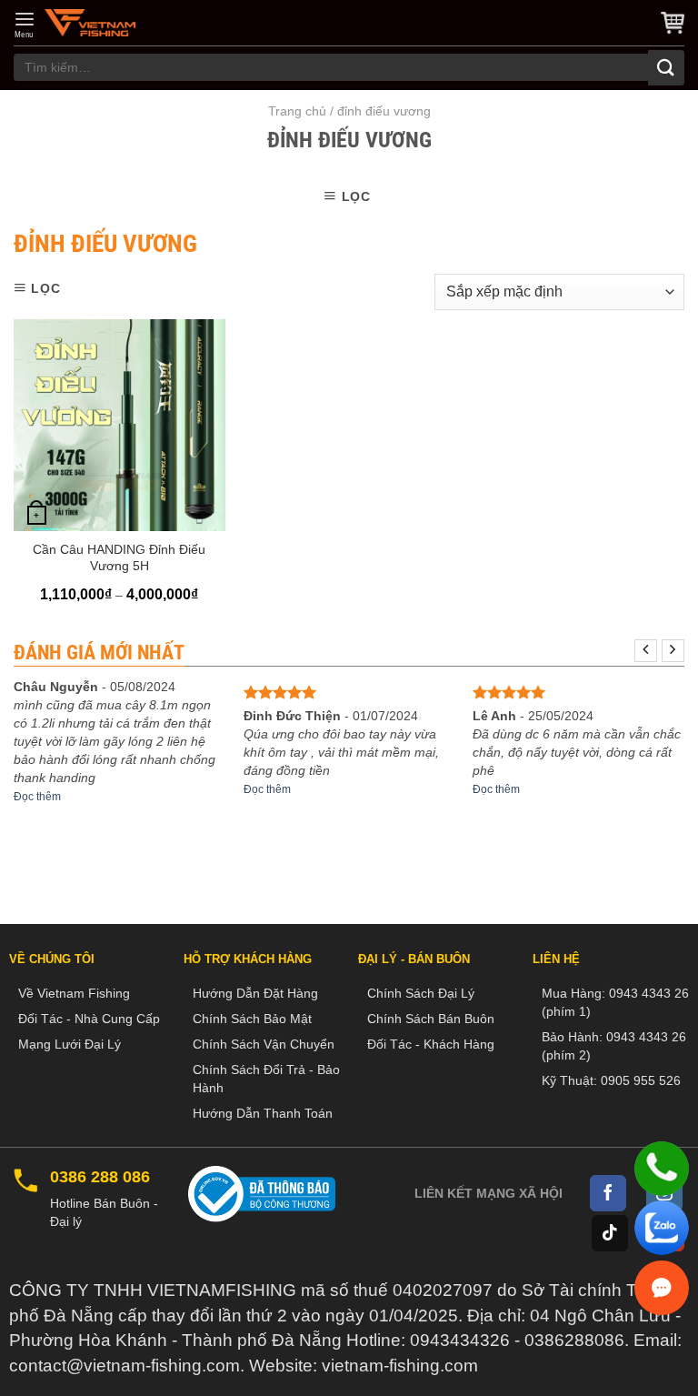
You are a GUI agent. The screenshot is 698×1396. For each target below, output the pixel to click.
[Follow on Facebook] (608, 1193)
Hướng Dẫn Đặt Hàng (255, 993)
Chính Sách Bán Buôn (430, 1018)
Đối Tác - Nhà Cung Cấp (89, 1018)
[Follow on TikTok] (610, 1233)
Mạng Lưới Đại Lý (69, 1044)
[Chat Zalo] (661, 1227)
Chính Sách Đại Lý (420, 993)
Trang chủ (297, 111)
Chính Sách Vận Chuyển (263, 1044)
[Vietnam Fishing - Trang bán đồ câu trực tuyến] (90, 22)
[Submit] (666, 67)
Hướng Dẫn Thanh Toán (263, 1113)
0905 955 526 (641, 1080)
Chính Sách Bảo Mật (252, 1018)
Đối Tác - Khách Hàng (430, 1044)
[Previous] (645, 650)
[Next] (673, 650)
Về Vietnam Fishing (74, 993)
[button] (24, 24)
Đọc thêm (37, 796)
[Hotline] (661, 1168)
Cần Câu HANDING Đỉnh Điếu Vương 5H (119, 557)
